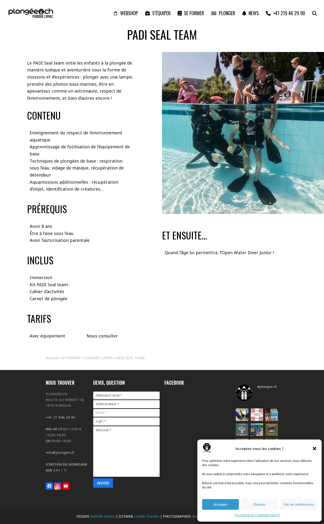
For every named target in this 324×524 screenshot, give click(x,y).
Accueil (51, 357)
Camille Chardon (146, 516)
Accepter (220, 504)
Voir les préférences (298, 504)
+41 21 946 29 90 (60, 417)
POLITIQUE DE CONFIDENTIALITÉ (257, 515)
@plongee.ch (267, 386)
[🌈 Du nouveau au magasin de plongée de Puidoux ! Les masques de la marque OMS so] (257, 429)
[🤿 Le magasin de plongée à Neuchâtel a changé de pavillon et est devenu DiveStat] (242, 429)
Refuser (259, 504)
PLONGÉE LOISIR (98, 357)
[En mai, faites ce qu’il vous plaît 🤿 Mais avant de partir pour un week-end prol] (271, 429)
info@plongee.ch (60, 452)
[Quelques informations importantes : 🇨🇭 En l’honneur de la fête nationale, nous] (257, 414)
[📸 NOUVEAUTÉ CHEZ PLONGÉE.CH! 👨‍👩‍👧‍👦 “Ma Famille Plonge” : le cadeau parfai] (271, 414)
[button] (314, 448)
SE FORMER (70, 357)
